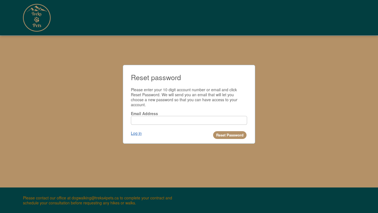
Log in (136, 133)
